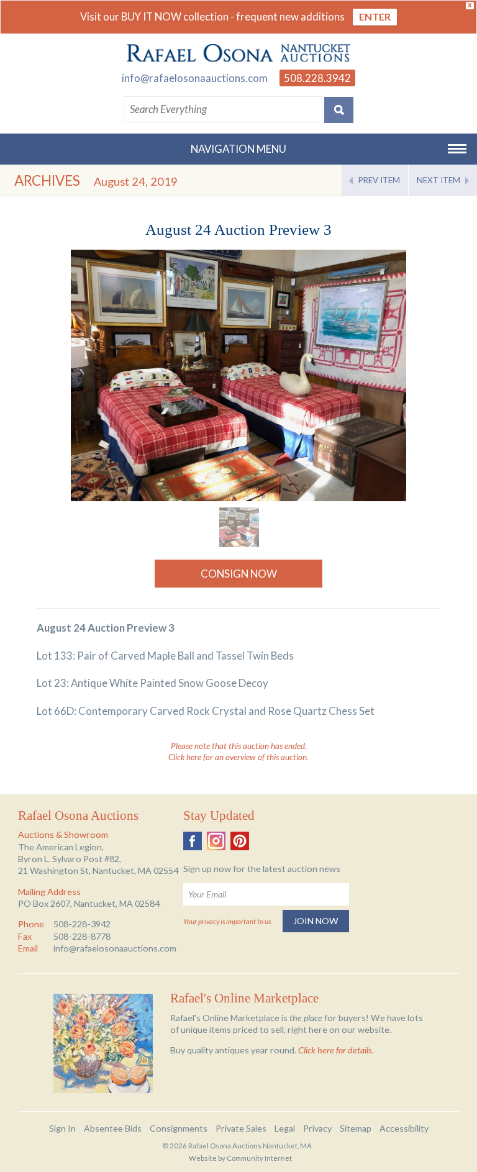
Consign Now (239, 573)
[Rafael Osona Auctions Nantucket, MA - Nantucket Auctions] (238, 53)
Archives (47, 180)
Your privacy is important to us (227, 921)
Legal (285, 1128)
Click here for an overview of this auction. (238, 757)
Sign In (62, 1128)
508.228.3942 (317, 77)
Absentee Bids (113, 1128)
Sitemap (355, 1128)
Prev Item (379, 180)
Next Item (438, 180)
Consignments (178, 1128)
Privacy (317, 1128)
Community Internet (259, 1158)
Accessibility (404, 1128)
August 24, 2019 (136, 181)
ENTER (375, 16)
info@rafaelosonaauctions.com (195, 77)
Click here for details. (336, 1050)
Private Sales (241, 1128)
